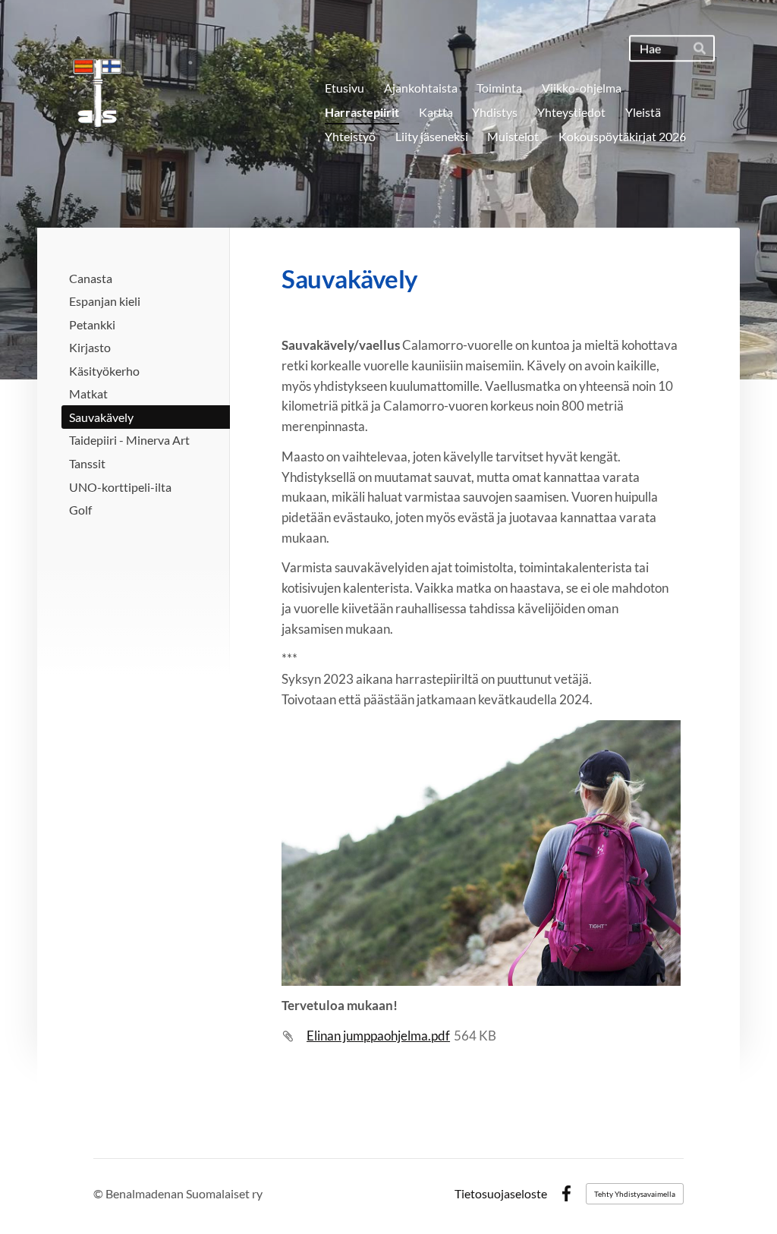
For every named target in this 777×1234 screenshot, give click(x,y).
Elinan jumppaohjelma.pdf (378, 1036)
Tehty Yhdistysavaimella (634, 1193)
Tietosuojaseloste (501, 1194)
